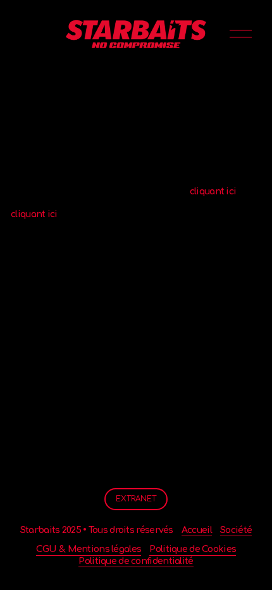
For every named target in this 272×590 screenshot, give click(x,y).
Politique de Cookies (192, 549)
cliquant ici (213, 191)
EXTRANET (136, 498)
